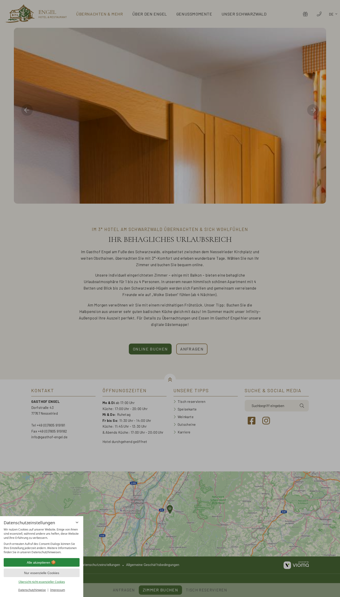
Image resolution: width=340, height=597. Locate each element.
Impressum (57, 590)
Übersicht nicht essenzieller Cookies (42, 582)
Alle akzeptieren (38, 562)
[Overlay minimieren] (77, 522)
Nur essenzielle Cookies (41, 573)
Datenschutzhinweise (32, 590)
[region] (42, 541)
